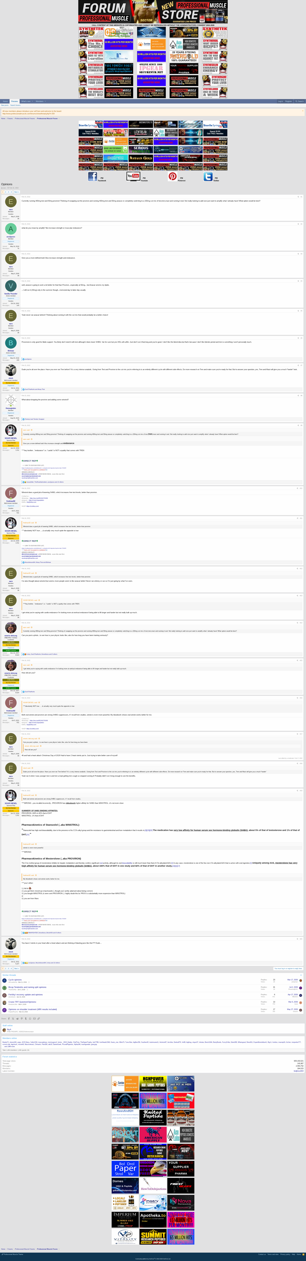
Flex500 (44, 1044)
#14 (301, 623)
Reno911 (250, 1042)
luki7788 (95, 1042)
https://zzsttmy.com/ (32, 506)
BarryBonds (217, 1042)
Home (5, 101)
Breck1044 (208, 1042)
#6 (301, 338)
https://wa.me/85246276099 (39, 498)
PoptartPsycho (13, 1012)
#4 (301, 281)
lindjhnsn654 (298, 1071)
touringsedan (85, 1044)
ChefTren (76, 1042)
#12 (301, 568)
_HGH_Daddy (67, 1042)
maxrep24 (281, 1042)
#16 (301, 698)
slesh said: (27, 768)
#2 (301, 224)
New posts (4, 105)
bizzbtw (170, 1042)
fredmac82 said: (28, 523)
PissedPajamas (67, 1044)
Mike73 (121, 1042)
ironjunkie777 (296, 1042)
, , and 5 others (42, 654)
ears (4, 188)
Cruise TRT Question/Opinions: (22, 1002)
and (35, 389)
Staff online (8, 1025)
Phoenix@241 (293, 989)
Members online (10, 1038)
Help (293, 1254)
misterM (21, 1044)
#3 (301, 254)
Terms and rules (273, 1254)
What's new (25, 101)
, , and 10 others (45, 482)
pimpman (295, 982)
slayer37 (195, 1042)
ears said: (26, 430)
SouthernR (144, 1042)
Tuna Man (128, 1042)
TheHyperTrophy (86, 1042)
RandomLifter (12, 1004)
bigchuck (14, 1044)
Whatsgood (242, 1042)
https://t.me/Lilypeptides (36, 500)
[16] (173, 866)
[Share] (298, 197)
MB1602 (295, 997)
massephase (42, 1042)
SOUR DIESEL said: (30, 600)
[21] (27, 835)
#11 (301, 518)
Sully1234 (33, 1042)
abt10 (50, 1044)
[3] (146, 830)
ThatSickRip (12, 989)
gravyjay (94, 1044)
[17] (178, 866)
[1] (172, 863)
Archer (288, 1042)
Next (16, 192)
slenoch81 (13, 1042)
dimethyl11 (12, 997)
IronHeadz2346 (104, 1042)
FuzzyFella (226, 1042)
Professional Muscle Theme (13, 1254)
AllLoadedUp (12, 982)
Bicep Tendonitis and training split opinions (27, 987)
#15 (301, 660)
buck (296, 1004)
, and (38, 562)
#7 (301, 365)
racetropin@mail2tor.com (30, 478)
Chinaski (38, 1044)
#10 (301, 488)
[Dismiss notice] (302, 111)
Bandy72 (6, 1042)
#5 (301, 311)
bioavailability (127, 863)
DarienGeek (57, 1044)
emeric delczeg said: (30, 739)
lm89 (183, 1042)
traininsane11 (153, 1042)
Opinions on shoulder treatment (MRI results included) (32, 1009)
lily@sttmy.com (31, 502)
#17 (301, 734)
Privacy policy (285, 1254)
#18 (301, 763)
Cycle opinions (15, 980)
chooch (295, 1011)
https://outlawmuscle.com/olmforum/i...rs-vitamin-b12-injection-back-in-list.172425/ (44, 468)
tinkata (201, 1042)
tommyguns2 (52, 1042)
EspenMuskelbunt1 (260, 1042)
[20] (151, 830)
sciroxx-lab (6, 1044)
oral (101, 863)
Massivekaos (29, 1044)
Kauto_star (114, 1042)
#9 (301, 425)
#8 (301, 395)
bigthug (188, 1042)
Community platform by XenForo (153, 1259)
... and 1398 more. (9, 1046)
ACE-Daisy (26, 1042)
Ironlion (274, 1042)
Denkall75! (177, 1042)
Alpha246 (77, 1044)
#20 (301, 939)
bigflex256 (136, 1042)
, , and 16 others (44, 963)
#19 (301, 791)
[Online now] (11, 405)
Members (39, 101)
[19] (148, 830)
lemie (60, 1042)
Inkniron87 (163, 1042)
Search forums (15, 105)
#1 (301, 197)
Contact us (262, 1254)
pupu (19, 1042)
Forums (14, 101)
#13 (301, 595)
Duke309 (234, 1042)
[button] (32, 101)
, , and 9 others (44, 933)
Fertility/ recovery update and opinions (25, 994)
